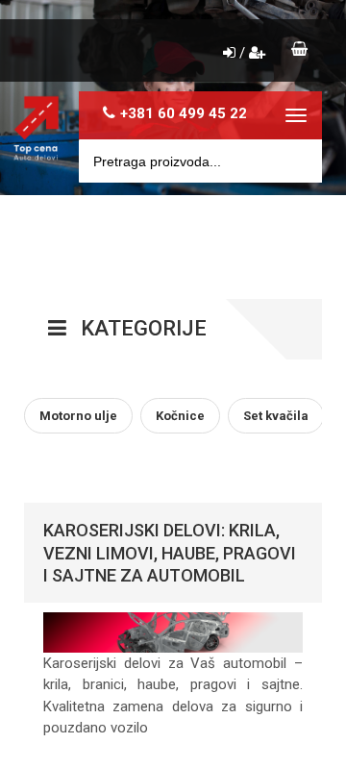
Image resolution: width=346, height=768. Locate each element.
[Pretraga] (293, 161)
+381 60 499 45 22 (183, 113)
